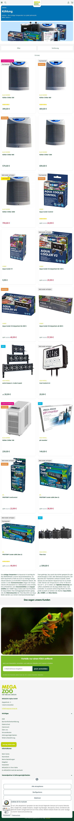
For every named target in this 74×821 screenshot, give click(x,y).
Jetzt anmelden (41, 669)
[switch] (6, 812)
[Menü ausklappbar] (2, 2)
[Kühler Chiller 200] (18, 75)
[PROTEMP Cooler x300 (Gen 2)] (18, 532)
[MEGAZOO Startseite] (37, 3)
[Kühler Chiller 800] (18, 132)
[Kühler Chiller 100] (18, 418)
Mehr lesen (6, 17)
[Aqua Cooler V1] (18, 247)
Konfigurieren (37, 792)
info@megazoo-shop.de (9, 708)
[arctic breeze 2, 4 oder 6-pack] (18, 361)
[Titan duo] (55, 532)
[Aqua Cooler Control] (55, 189)
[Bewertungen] (6, 105)
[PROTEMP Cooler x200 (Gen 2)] (55, 475)
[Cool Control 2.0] (55, 361)
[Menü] (10, 800)
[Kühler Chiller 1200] (55, 132)
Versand (48, 818)
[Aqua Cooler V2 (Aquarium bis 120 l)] (55, 247)
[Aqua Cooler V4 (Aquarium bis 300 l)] (18, 304)
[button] (68, 2)
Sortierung (55, 48)
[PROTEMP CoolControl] (18, 475)
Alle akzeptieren (37, 786)
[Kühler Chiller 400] (55, 75)
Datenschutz (16, 815)
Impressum (6, 815)
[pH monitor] (55, 418)
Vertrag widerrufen (8, 744)
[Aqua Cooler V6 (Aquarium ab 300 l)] (55, 304)
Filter (18, 48)
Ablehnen (37, 798)
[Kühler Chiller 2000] (18, 189)
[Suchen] (5, 2)
